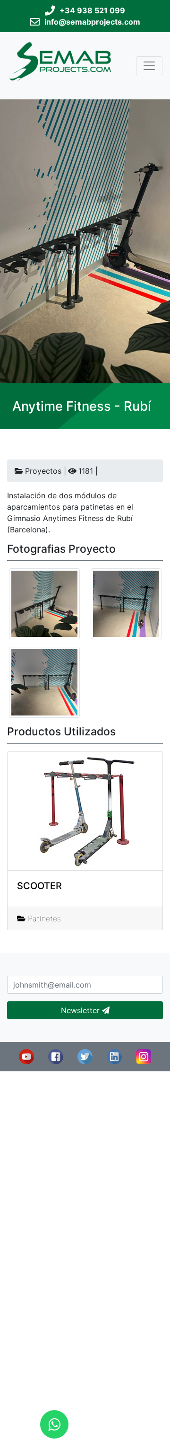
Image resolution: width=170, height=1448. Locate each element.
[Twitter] (85, 1055)
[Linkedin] (114, 1055)
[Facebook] (55, 1055)
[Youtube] (26, 1055)
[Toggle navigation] (149, 65)
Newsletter (81, 1010)
